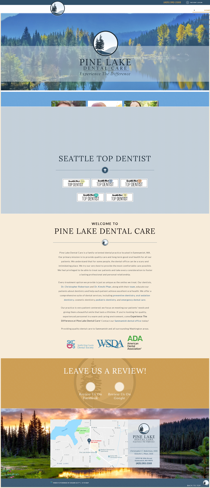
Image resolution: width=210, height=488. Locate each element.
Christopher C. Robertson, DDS (144, 451)
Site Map (85, 483)
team (132, 286)
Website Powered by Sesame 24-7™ (66, 483)
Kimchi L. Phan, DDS (144, 453)
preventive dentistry (124, 295)
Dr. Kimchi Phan (102, 286)
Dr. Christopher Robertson (75, 286)
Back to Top (194, 485)
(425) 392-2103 (172, 2)
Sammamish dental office (128, 320)
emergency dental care (133, 299)
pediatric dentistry (106, 299)
